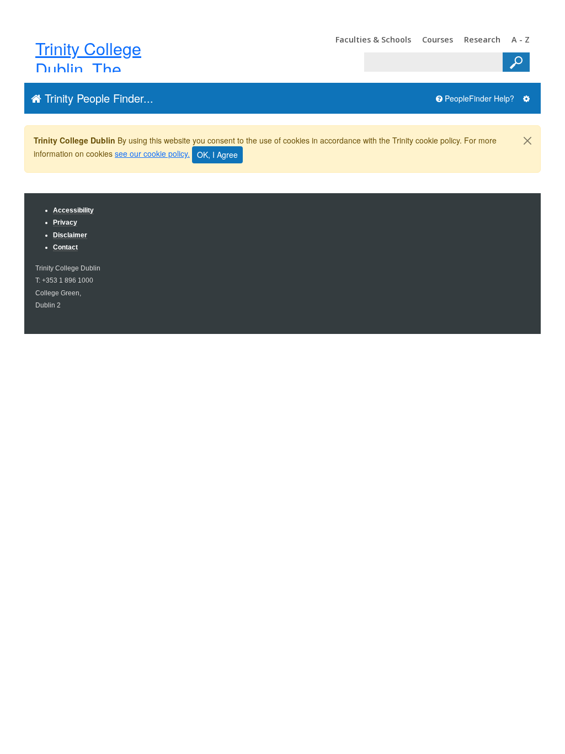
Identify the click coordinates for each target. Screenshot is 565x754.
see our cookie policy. (152, 153)
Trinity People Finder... (97, 98)
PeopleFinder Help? (478, 98)
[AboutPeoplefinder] (526, 98)
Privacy (65, 222)
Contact (65, 247)
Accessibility (73, 210)
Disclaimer (70, 234)
